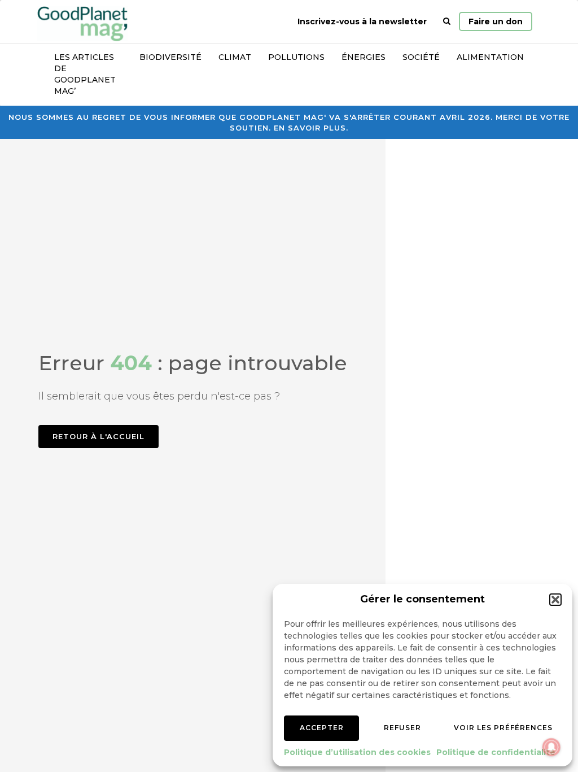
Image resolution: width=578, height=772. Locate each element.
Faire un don (495, 21)
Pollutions (296, 57)
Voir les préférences (503, 727)
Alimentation (490, 57)
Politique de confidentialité (495, 752)
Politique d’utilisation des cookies (357, 752)
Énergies (363, 57)
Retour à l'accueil (98, 436)
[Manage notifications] (551, 747)
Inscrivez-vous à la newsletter (362, 21)
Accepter (322, 727)
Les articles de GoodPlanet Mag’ (85, 74)
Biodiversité (170, 57)
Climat (234, 57)
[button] (555, 599)
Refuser (402, 727)
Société (421, 57)
